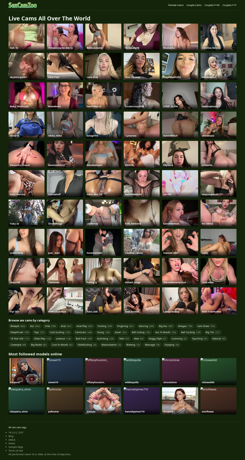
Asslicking (105, 338)
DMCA (11, 439)
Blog (11, 436)
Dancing (146, 326)
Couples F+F (229, 5)
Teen (124, 338)
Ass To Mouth (165, 332)
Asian (121, 332)
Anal (66, 326)
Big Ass (166, 326)
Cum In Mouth (62, 344)
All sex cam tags (17, 427)
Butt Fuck (84, 338)
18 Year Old (19, 338)
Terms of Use (15, 450)
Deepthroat (19, 332)
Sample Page (15, 447)
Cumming (179, 338)
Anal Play (84, 326)
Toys (39, 332)
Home (11, 443)
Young (103, 332)
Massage (152, 344)
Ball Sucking (190, 332)
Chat (50, 326)
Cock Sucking (60, 332)
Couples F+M (212, 5)
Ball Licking (141, 332)
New (139, 338)
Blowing (133, 344)
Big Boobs (39, 344)
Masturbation (111, 344)
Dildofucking (87, 344)
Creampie (18, 344)
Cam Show (206, 326)
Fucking (105, 326)
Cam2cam (83, 332)
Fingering (125, 326)
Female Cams (176, 5)
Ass (35, 326)
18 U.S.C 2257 (16, 432)
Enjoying (172, 344)
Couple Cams (194, 5)
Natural (218, 338)
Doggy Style (157, 338)
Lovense (63, 338)
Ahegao (185, 326)
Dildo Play (42, 338)
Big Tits (213, 332)
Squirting (199, 338)
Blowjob (17, 326)
